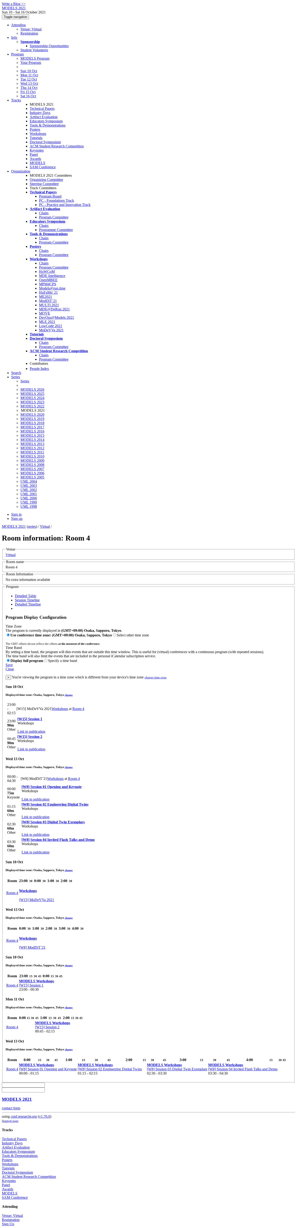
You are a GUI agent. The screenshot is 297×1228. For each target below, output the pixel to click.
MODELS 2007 (32, 469)
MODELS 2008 (32, 465)
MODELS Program (34, 58)
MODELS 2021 (14, 526)
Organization (20, 171)
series (32, 526)
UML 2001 (28, 494)
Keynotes (37, 150)
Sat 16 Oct (28, 96)
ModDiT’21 (48, 301)
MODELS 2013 (32, 444)
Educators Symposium (46, 121)
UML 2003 (28, 486)
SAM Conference (43, 167)
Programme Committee (56, 230)
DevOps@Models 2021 (56, 317)
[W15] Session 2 (29, 737)
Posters (35, 129)
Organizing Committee (46, 180)
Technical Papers (42, 109)
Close (10, 669)
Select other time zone (133, 635)
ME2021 (45, 297)
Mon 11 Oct (29, 75)
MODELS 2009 (32, 461)
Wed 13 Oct (29, 83)
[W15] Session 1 (29, 719)
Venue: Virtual (31, 29)
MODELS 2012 (32, 448)
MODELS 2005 (32, 477)
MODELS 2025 (32, 394)
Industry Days (40, 113)
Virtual (45, 526)
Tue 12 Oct (28, 79)
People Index (39, 369)
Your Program (30, 63)
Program (17, 54)
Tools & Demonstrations (47, 125)
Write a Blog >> (14, 4)
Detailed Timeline (28, 604)
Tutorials (36, 138)
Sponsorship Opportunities (49, 46)
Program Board (50, 196)
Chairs (43, 213)
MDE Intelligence (52, 276)
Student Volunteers (34, 50)
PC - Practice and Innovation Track (64, 205)
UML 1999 (28, 502)
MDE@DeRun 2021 (54, 309)
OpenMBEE (48, 280)
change (69, 695)
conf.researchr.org (24, 1116)
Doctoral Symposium (45, 142)
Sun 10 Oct (28, 71)
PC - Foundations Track (56, 200)
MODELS (37, 163)
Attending (18, 25)
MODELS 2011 (32, 452)
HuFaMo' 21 (48, 292)
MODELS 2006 (32, 473)
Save (9, 665)
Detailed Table (25, 596)
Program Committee (53, 217)
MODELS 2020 (32, 415)
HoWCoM (47, 272)
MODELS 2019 (32, 419)
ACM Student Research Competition (57, 146)
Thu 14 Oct (28, 88)
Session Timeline (27, 600)
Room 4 (78, 709)
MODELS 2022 (32, 406)
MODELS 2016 (32, 431)
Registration (29, 33)
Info (14, 37)
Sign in (16, 514)
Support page (10, 1121)
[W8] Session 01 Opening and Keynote (52, 787)
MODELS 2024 (32, 398)
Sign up (17, 519)
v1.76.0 (44, 1116)
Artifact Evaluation (44, 117)
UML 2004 (28, 481)
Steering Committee (44, 184)
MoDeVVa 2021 (51, 330)
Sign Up (8, 1224)
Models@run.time (52, 288)
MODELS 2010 (32, 456)
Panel (34, 154)
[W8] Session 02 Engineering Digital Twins (55, 804)
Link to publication (31, 731)
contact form (11, 1108)
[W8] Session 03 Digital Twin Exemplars (53, 822)
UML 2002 (28, 490)
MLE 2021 (47, 322)
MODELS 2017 (32, 427)
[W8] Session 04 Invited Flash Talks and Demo (58, 840)
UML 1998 (28, 506)
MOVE (44, 313)
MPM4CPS (47, 284)
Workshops (38, 134)
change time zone (156, 677)
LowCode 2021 (50, 326)
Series (24, 381)
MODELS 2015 (32, 435)
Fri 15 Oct (28, 92)
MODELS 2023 (32, 402)
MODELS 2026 (32, 389)
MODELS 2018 (32, 423)
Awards (35, 159)
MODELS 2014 (32, 440)
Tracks (16, 100)
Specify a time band (62, 661)
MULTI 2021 (49, 305)
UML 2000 (28, 498)
